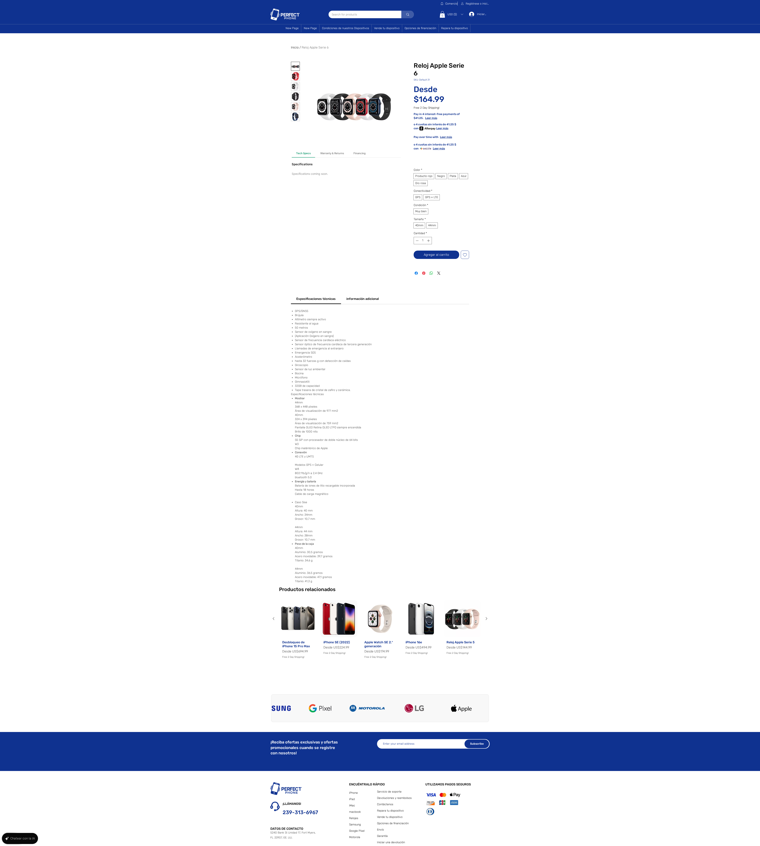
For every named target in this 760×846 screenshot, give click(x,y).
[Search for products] (407, 14)
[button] (475, 4)
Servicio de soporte (389, 791)
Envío (380, 829)
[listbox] (455, 14)
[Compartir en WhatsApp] (431, 273)
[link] (316, 299)
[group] (380, 640)
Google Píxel (357, 831)
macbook (355, 812)
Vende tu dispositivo (390, 817)
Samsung (355, 824)
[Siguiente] (486, 618)
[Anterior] (273, 618)
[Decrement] (416, 240)
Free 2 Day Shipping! (426, 107)
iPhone (353, 793)
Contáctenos (385, 804)
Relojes (353, 818)
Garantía (382, 836)
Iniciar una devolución (391, 842)
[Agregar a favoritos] (465, 255)
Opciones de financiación (393, 823)
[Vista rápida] (297, 618)
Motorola (354, 837)
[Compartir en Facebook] (416, 273)
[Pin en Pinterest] (423, 273)
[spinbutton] (422, 240)
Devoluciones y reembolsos (393, 798)
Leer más (445, 118)
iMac (352, 805)
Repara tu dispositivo (390, 810)
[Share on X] (438, 273)
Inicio (295, 47)
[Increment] (428, 240)
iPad (352, 799)
